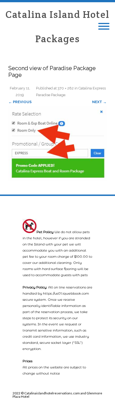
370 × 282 (66, 88)
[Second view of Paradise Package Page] (57, 143)
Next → (99, 102)
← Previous (20, 102)
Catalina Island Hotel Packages (57, 26)
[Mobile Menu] (103, 26)
